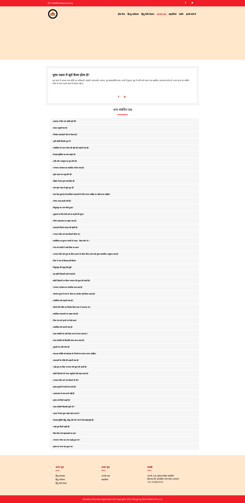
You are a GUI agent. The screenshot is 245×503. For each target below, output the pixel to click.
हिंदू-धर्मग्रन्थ (60, 479)
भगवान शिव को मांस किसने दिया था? (66, 234)
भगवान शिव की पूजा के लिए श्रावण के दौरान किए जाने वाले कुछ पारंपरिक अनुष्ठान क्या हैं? (85, 254)
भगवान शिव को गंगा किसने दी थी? (66, 380)
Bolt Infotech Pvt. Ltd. (152, 499)
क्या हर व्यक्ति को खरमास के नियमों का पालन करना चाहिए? (74, 353)
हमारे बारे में (191, 14)
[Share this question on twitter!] (125, 96)
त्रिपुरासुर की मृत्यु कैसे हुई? (62, 267)
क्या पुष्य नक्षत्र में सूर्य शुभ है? (63, 187)
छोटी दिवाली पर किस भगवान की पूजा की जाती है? (71, 280)
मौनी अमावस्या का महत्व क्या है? (65, 221)
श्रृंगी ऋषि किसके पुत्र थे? (62, 141)
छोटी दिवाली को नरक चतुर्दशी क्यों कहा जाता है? (70, 373)
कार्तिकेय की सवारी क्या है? (63, 327)
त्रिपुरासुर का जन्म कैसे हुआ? (63, 207)
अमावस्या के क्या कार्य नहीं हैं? (64, 393)
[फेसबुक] (185, 3)
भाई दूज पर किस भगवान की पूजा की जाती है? (70, 367)
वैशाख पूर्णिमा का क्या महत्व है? (64, 154)
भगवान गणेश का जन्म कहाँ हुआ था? (66, 440)
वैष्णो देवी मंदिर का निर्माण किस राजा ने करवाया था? (72, 307)
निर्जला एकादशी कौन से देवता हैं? (65, 134)
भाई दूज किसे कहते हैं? (61, 426)
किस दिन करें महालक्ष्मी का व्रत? (64, 433)
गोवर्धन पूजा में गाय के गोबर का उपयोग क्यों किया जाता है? (74, 294)
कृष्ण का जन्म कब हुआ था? (63, 446)
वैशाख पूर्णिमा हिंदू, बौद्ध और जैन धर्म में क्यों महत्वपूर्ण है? (73, 420)
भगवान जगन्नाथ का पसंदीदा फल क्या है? (68, 287)
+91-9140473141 (155, 482)
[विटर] (192, 3)
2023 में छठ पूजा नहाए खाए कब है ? (66, 413)
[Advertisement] (122, 40)
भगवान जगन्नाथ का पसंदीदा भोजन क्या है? (68, 167)
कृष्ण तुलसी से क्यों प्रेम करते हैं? (64, 387)
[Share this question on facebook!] (118, 96)
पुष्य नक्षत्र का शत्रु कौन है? (62, 174)
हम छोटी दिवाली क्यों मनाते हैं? (64, 274)
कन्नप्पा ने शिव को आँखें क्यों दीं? (64, 121)
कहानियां (172, 14)
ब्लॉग (181, 14)
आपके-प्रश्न (161, 14)
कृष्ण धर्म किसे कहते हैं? (61, 400)
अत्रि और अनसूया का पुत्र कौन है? (65, 161)
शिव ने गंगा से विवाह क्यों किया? (64, 260)
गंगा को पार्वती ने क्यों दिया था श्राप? (66, 247)
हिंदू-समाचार (60, 475)
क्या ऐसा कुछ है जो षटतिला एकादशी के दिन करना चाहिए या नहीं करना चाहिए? (81, 194)
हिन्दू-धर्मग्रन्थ (133, 14)
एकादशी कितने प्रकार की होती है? (65, 227)
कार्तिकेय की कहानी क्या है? (63, 300)
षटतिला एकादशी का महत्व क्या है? (65, 314)
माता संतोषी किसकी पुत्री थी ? (64, 406)
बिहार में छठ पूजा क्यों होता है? (64, 181)
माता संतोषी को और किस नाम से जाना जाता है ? (70, 333)
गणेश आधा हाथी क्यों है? (62, 201)
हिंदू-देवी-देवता (147, 14)
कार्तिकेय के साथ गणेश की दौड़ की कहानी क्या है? (71, 148)
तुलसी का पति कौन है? (61, 347)
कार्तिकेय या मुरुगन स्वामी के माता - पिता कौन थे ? (71, 240)
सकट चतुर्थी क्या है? (60, 128)
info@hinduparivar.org (62, 3)
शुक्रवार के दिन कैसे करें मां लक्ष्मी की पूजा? (68, 214)
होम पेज (121, 14)
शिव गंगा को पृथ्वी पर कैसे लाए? (65, 320)
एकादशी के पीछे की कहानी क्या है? (66, 360)
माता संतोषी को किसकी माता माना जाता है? (68, 340)
